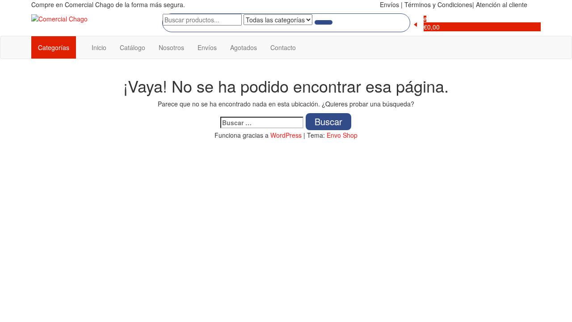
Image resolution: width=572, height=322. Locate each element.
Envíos (207, 47)
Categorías (53, 47)
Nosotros (171, 47)
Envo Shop (342, 135)
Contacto (283, 47)
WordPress (286, 135)
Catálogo (132, 47)
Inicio (99, 47)
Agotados (243, 47)
